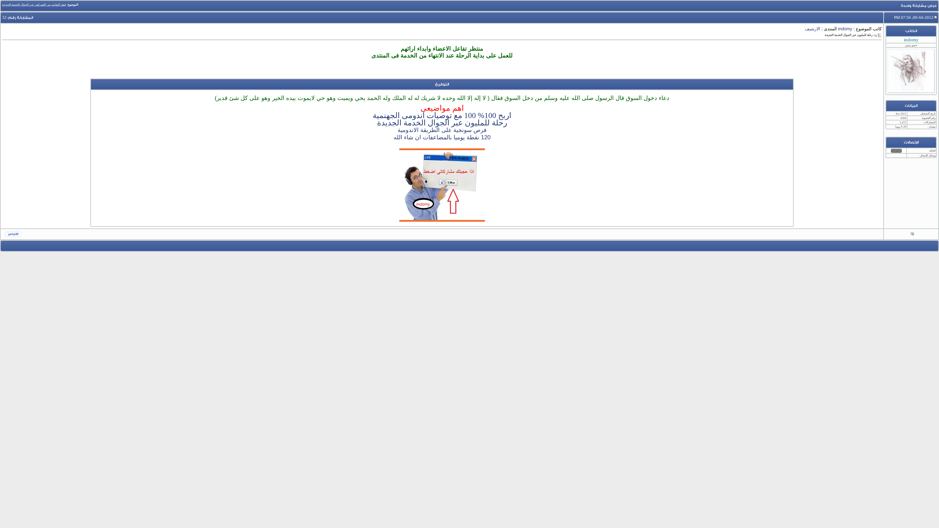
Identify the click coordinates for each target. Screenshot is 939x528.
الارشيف (812, 28)
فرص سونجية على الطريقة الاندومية (442, 130)
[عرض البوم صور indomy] (912, 234)
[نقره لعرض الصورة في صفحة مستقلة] (442, 185)
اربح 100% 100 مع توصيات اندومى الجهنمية (442, 115)
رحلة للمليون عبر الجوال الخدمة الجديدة (442, 122)
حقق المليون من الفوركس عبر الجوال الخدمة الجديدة (34, 4)
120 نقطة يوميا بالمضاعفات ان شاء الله (442, 137)
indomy (845, 28)
